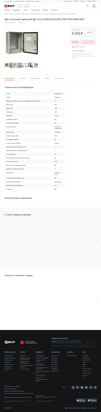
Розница (7, 370)
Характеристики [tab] (9, 78)
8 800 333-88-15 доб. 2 (86, 54)
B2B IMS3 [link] (76, 1)
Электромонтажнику (19, 1)
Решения (7, 10)
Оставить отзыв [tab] (59, 78)
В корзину (13, 257)
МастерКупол (54, 362)
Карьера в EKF (86, 360)
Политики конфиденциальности (86, 346)
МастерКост (54, 355)
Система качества (87, 373)
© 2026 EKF (8, 408)
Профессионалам (10, 352)
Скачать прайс (68, 1)
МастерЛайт (54, 366)
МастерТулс (54, 357)
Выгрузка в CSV (40, 377)
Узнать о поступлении (88, 42)
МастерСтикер (55, 371)
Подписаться (89, 341)
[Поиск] (87, 6)
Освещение (23, 355)
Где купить (54, 10)
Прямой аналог (10, 282)
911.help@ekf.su (85, 56)
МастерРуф (54, 368)
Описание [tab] (22, 78)
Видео (84, 364)
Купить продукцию (72, 355)
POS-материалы (40, 355)
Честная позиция (87, 368)
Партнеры (45, 10)
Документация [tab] (35, 78)
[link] (73, 387)
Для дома (37, 1)
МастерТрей (54, 364)
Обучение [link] (82, 1)
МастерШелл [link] (54, 360)
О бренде (85, 355)
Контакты (85, 375)
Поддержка (16, 10)
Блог (84, 377)
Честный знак (86, 371)
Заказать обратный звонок (31, 343)
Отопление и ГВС (24, 369)
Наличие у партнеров (79, 46)
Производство (86, 357)
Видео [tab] (47, 78)
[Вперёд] (98, 240)
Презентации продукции (42, 357)
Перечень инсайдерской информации (14, 391)
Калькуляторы (35, 10)
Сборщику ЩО (8, 1)
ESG (84, 366)
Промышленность (9, 364)
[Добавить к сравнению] (28, 257)
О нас (25, 10)
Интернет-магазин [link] (91, 1)
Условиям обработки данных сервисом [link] (11, 401)
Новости (85, 362)
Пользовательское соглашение (12, 386)
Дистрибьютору (30, 1)
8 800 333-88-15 (30, 342)
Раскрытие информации (10, 388)
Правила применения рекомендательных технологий (18, 397)
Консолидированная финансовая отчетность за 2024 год (18, 393)
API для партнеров (41, 375)
